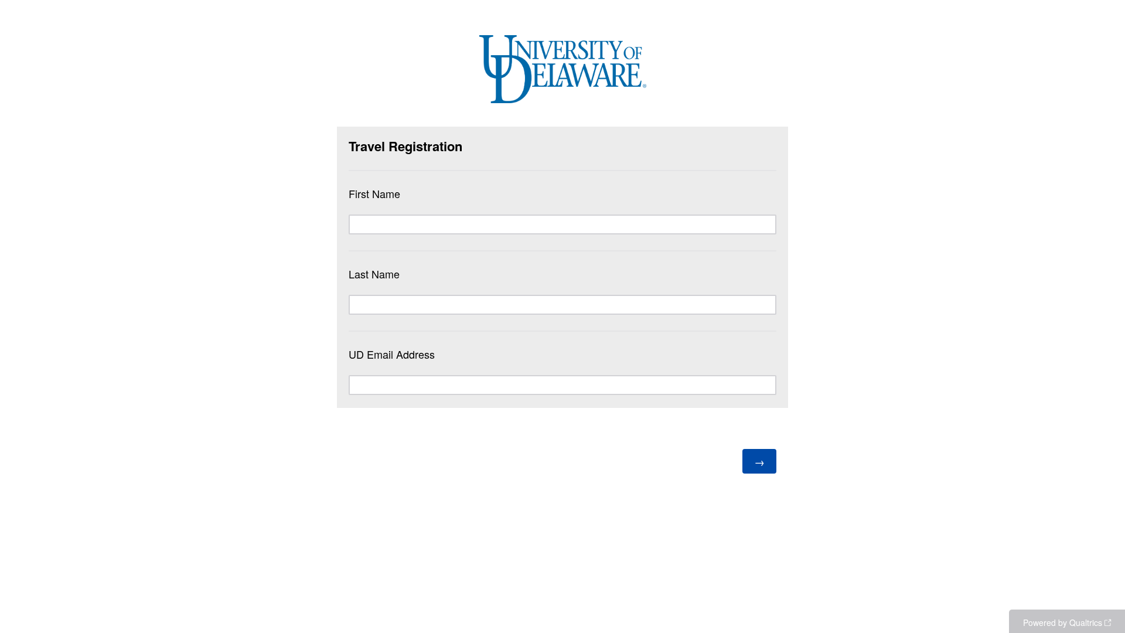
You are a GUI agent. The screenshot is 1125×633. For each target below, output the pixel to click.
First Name (374, 193)
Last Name (374, 273)
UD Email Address (392, 354)
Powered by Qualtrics (1062, 622)
